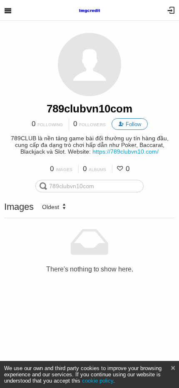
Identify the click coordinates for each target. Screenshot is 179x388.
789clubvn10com (89, 108)
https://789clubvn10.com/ (125, 151)
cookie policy (97, 381)
